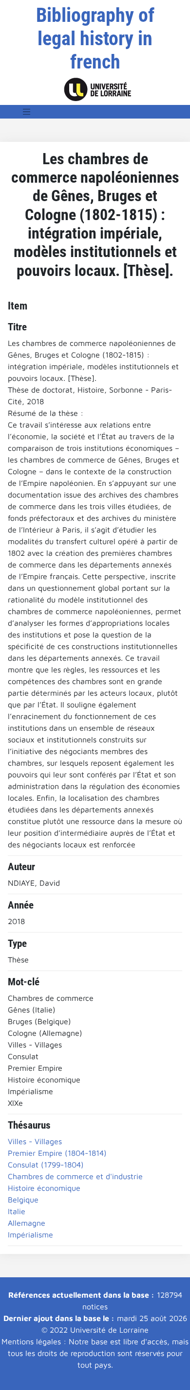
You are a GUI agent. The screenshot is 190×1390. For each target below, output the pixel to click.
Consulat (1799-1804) (46, 1164)
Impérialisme (30, 1234)
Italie (16, 1211)
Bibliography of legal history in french (95, 38)
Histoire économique (44, 1188)
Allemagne (26, 1222)
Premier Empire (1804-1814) (57, 1153)
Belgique (23, 1199)
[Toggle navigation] (27, 112)
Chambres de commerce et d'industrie (75, 1176)
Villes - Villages (35, 1141)
